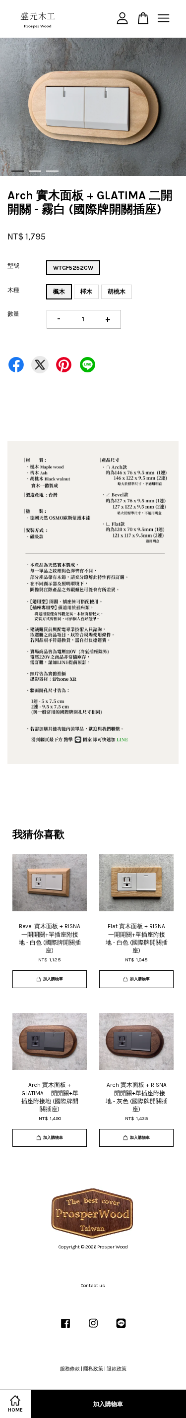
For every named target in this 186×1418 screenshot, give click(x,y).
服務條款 (70, 1369)
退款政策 (116, 1369)
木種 (13, 290)
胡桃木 (116, 291)
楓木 (59, 291)
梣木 (86, 291)
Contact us (93, 1286)
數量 (13, 313)
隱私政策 (93, 1369)
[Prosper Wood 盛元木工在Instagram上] (93, 1329)
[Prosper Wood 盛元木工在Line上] (121, 1329)
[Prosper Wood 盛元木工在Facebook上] (65, 1329)
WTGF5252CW (73, 267)
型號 (13, 265)
